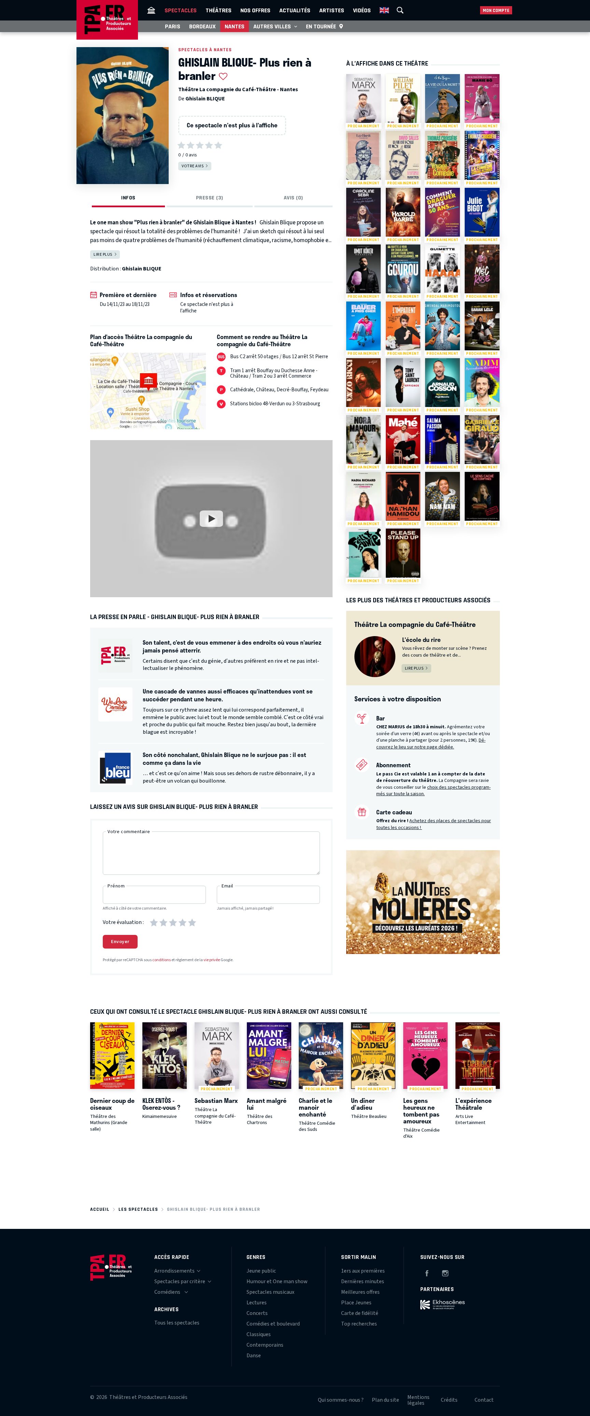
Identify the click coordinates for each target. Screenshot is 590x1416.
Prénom (116, 886)
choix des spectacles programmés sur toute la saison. (433, 791)
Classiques (259, 1334)
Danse (254, 1355)
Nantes (234, 26)
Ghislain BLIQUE (205, 98)
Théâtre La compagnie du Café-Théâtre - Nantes (238, 89)
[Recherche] (400, 10)
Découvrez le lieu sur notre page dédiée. (431, 744)
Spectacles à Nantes (205, 49)
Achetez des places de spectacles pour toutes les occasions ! (433, 824)
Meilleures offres (360, 1292)
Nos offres (255, 10)
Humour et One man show (277, 1281)
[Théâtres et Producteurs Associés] (151, 10)
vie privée (211, 960)
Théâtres (218, 10)
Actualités (294, 10)
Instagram (445, 1272)
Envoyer (120, 941)
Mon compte (496, 10)
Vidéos (362, 10)
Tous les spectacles (176, 1323)
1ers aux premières (363, 1271)
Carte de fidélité (359, 1313)
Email (227, 886)
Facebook (426, 1272)
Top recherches (359, 1324)
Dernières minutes (362, 1281)
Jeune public (261, 1271)
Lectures (257, 1302)
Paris (172, 26)
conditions (161, 960)
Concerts (257, 1313)
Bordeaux (202, 26)
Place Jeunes (356, 1302)
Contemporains (265, 1345)
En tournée (321, 26)
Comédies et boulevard (273, 1324)
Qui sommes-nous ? (341, 1400)
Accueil (100, 1209)
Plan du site (385, 1400)
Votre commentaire (129, 832)
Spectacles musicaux (270, 1292)
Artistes (331, 10)
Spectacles (181, 10)
